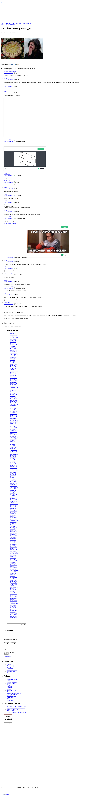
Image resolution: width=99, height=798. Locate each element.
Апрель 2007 (13, 610)
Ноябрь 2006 (13, 617)
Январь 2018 (13, 432)
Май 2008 (12, 592)
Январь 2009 (13, 581)
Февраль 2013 (13, 513)
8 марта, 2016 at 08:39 (8, 195)
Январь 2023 (13, 349)
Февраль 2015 (13, 480)
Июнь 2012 (13, 524)
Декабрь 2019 (13, 400)
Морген (9, 689)
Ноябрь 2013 (13, 501)
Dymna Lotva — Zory (12, 709)
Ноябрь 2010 (13, 551)
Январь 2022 (13, 365)
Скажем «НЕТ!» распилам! (8, 24)
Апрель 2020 (13, 394)
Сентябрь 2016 (14, 454)
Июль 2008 (13, 589)
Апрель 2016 (13, 461)
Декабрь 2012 (13, 516)
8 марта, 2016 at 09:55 (8, 202)
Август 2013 (13, 505)
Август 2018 (13, 422)
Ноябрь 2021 (13, 368)
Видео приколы (11, 683)
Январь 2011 (13, 548)
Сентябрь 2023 (14, 337)
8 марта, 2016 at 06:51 (8, 86)
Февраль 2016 (13, 463)
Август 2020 (13, 389)
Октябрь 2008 (13, 585)
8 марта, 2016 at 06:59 (8, 92)
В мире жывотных (12, 682)
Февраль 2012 (13, 530)
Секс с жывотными (12, 694)
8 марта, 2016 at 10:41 (8, 294)
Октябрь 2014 (13, 486)
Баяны (8, 680)
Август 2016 (13, 455)
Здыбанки (9, 686)
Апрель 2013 (13, 511)
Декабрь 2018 (13, 416)
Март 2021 (12, 379)
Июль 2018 (13, 423)
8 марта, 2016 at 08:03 (8, 182)
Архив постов (49, 787)
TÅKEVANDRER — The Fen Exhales (16, 712)
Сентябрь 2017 (14, 437)
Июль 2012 (13, 523)
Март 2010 (12, 562)
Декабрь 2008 (13, 583)
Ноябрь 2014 (13, 484)
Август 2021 (13, 372)
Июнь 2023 (13, 342)
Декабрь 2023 (13, 333)
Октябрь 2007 (13, 602)
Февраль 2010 (13, 563)
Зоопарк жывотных (12, 670)
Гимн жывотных (11, 671)
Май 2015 (12, 476)
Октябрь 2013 (13, 502)
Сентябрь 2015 (14, 470)
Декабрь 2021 (13, 367)
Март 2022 (12, 362)
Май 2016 (12, 459)
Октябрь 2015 (13, 469)
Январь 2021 (13, 382)
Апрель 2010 (13, 560)
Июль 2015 (13, 473)
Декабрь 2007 (13, 599)
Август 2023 (13, 339)
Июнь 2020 (13, 391)
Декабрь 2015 (13, 466)
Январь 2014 (13, 498)
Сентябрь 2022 (14, 354)
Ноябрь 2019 (13, 401)
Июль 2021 (13, 373)
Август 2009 (13, 571)
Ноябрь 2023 (13, 335)
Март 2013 (12, 512)
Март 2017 (12, 445)
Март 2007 (12, 612)
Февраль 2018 (13, 430)
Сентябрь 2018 (14, 421)
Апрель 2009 (13, 577)
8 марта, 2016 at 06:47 (8, 79)
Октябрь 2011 (13, 535)
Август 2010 (13, 555)
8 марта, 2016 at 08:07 (8, 188)
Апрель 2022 (13, 361)
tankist (5, 84)
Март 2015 (12, 479)
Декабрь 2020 (13, 383)
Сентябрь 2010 (14, 553)
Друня (5, 293)
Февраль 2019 (13, 414)
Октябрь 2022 (13, 353)
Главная (9, 664)
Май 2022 (12, 360)
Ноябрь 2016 (13, 451)
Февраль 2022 (13, 364)
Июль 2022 (13, 357)
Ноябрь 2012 (13, 517)
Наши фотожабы (11, 690)
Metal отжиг (10, 700)
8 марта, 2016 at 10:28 (8, 281)
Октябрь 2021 (13, 369)
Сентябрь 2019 (14, 404)
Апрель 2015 (13, 477)
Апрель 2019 (13, 411)
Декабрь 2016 (13, 450)
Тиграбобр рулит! (11, 696)
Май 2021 (12, 376)
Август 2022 (13, 355)
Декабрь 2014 (13, 483)
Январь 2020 (13, 398)
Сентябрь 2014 (14, 487)
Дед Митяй (7, 302)
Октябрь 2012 (13, 519)
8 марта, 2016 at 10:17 (8, 268)
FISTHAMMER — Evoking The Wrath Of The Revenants (16, 23)
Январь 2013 (13, 515)
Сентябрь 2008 (14, 587)
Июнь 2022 (13, 358)
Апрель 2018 (13, 427)
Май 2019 (12, 409)
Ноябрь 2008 (13, 584)
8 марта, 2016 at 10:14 (8, 257)
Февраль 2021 (13, 380)
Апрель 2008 (13, 594)
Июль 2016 (13, 457)
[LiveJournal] (15, 65)
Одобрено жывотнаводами (14, 693)
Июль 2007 (13, 606)
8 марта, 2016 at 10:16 (8, 261)
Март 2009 (12, 578)
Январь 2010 (13, 565)
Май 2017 (12, 443)
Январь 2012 (13, 531)
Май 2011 (12, 542)
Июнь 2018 (13, 425)
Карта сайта (10, 668)
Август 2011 (13, 538)
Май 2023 (12, 343)
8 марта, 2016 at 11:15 (8, 304)
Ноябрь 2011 (13, 534)
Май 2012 (12, 526)
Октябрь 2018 (13, 419)
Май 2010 (12, 559)
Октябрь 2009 (13, 569)
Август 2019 (13, 405)
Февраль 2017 (13, 447)
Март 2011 (12, 545)
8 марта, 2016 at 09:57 (8, 211)
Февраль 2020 (13, 397)
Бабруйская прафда (12, 679)
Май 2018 (12, 426)
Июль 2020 (13, 390)
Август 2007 (13, 605)
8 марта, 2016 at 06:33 (8, 73)
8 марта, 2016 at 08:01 (8, 175)
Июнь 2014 (13, 491)
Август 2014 (13, 488)
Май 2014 (12, 493)
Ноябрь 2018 (13, 418)
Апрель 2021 (13, 378)
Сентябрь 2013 (14, 504)
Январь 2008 (13, 598)
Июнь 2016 (13, 458)
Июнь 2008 (13, 591)
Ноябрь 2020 (13, 385)
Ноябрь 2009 (13, 567)
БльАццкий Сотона (9, 139)
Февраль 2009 (13, 580)
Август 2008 (13, 588)
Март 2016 (12, 462)
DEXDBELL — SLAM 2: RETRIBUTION (18, 706)
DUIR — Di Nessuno (12, 710)
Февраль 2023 (13, 347)
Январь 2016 (13, 465)
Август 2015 (13, 472)
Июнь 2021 (13, 375)
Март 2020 (12, 396)
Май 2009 (12, 576)
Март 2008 (12, 595)
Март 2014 (12, 495)
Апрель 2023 (13, 344)
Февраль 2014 (13, 497)
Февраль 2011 (13, 547)
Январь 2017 (13, 448)
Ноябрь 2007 (13, 601)
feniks (5, 267)
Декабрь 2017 (13, 433)
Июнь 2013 (13, 508)
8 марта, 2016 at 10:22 (8, 275)
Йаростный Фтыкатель (10, 71)
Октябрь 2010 (13, 552)
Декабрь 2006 (13, 616)
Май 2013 (12, 509)
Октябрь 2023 (13, 336)
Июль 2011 (13, 540)
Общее (8, 691)
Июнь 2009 (13, 574)
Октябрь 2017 (13, 436)
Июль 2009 (13, 573)
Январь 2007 (13, 614)
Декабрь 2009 (13, 566)
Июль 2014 (13, 490)
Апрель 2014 (13, 494)
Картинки (9, 687)
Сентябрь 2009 (14, 570)
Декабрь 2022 (13, 350)
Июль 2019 (13, 407)
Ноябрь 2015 (13, 468)
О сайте (9, 667)
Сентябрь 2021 (14, 371)
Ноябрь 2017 (13, 434)
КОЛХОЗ (18, 32)
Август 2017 (13, 439)
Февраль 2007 (13, 613)
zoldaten (6, 78)
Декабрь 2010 (13, 549)
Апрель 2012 (13, 527)
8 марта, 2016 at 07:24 (8, 141)
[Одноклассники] (18, 65)
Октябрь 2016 (13, 452)
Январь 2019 (13, 415)
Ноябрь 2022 (13, 351)
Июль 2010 (13, 556)
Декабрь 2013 (13, 499)
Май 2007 (12, 609)
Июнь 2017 (13, 441)
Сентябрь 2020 (14, 387)
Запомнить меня (9, 652)
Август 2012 (13, 522)
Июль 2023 (13, 340)
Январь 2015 (13, 481)
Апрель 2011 (13, 544)
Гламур (9, 685)
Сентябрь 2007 (14, 603)
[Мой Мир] (17, 65)
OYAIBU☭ (7, 174)
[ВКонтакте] (12, 65)
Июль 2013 (13, 506)
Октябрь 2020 (13, 386)
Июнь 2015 (13, 475)
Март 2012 (12, 529)
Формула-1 (10, 698)
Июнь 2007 (13, 608)
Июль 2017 (13, 440)
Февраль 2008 (13, 596)
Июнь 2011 (13, 541)
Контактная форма (12, 666)
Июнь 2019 (13, 408)
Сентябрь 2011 (14, 537)
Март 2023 (12, 346)
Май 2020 (12, 393)
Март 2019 (12, 412)
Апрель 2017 (13, 444)
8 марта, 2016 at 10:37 (8, 288)
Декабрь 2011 (13, 533)
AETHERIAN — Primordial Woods (16, 708)
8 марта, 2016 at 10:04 (8, 218)
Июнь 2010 (13, 558)
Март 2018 (12, 429)
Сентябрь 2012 (14, 520)
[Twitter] (13, 65)
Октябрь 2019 (13, 403)
